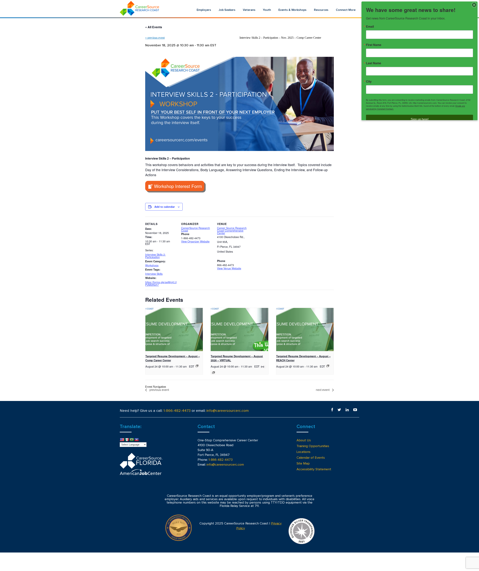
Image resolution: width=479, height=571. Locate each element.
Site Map (303, 463)
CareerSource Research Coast (195, 229)
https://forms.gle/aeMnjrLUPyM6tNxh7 (161, 283)
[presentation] (174, 329)
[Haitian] (136, 440)
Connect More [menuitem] (346, 9)
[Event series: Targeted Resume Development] (197, 366)
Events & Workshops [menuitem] (292, 9)
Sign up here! (419, 119)
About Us (304, 440)
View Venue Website (229, 268)
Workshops (151, 265)
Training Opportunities (313, 446)
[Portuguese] (131, 440)
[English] (122, 440)
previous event (155, 37)
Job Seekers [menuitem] (227, 9)
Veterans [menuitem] (249, 9)
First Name (373, 44)
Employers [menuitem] (204, 9)
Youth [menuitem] (267, 9)
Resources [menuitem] (321, 9)
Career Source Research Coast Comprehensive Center (232, 230)
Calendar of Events (311, 457)
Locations (303, 452)
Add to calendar (164, 207)
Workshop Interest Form (178, 186)
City (369, 81)
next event (323, 390)
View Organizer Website (195, 241)
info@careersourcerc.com (227, 411)
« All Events (153, 27)
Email (370, 26)
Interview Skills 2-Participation (155, 256)
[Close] (474, 5)
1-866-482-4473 (177, 411)
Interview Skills (154, 274)
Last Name (373, 63)
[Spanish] (127, 440)
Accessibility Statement (314, 469)
